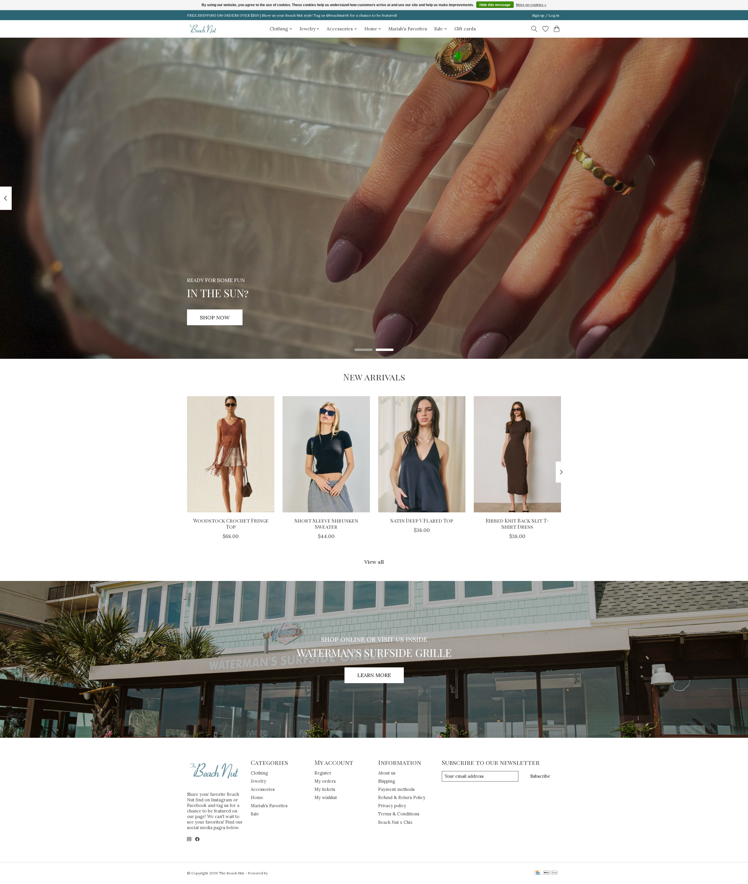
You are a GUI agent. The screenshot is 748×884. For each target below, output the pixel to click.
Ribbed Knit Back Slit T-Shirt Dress (517, 523)
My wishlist (325, 797)
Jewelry (258, 781)
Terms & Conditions (398, 814)
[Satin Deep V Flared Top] (421, 454)
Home (257, 797)
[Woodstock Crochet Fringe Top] (230, 454)
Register (322, 773)
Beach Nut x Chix (395, 822)
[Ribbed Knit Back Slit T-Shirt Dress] (517, 454)
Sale (255, 814)
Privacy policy (392, 805)
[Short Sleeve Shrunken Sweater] (326, 454)
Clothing (259, 773)
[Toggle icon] (534, 29)
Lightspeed (278, 873)
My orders (325, 781)
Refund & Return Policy (401, 797)
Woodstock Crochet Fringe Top (231, 523)
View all (374, 561)
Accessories (263, 789)
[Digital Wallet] (550, 873)
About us (386, 773)
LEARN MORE (374, 675)
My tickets (324, 789)
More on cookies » (531, 5)
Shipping (386, 781)
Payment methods (396, 789)
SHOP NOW (215, 317)
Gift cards (465, 29)
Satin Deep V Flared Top (421, 520)
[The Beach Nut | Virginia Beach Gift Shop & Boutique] (203, 28)
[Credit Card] (537, 873)
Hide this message (494, 5)
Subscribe (540, 776)
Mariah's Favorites (407, 29)
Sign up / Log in (545, 15)
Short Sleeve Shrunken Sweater (326, 523)
